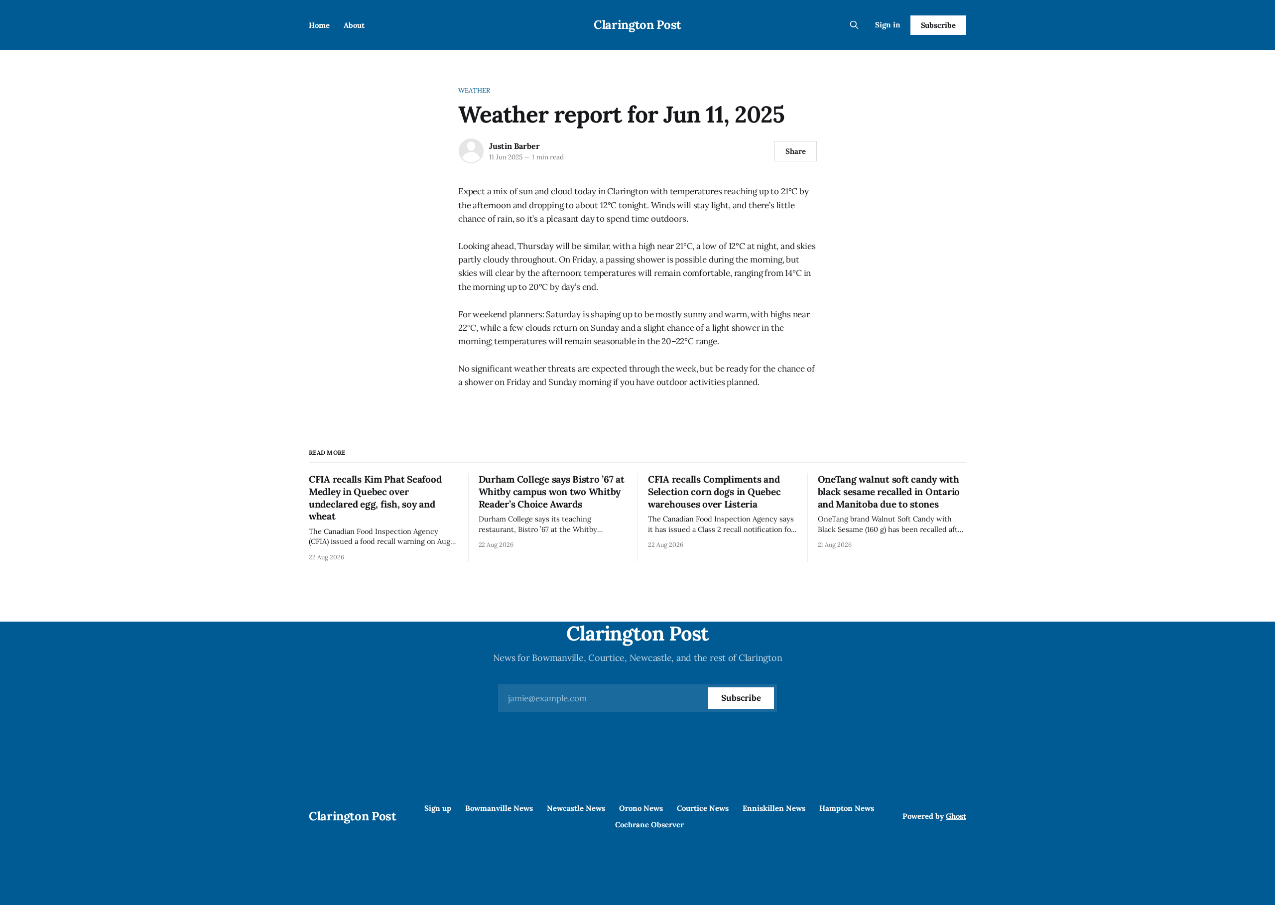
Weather (474, 90)
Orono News (641, 808)
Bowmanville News (499, 808)
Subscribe (938, 25)
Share (795, 151)
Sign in (887, 24)
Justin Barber (514, 146)
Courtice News (703, 808)
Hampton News (846, 808)
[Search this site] (854, 25)
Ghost (956, 816)
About (354, 25)
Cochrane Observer (649, 824)
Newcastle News (576, 808)
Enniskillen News (774, 808)
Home (319, 25)
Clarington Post (637, 24)
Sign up (437, 808)
